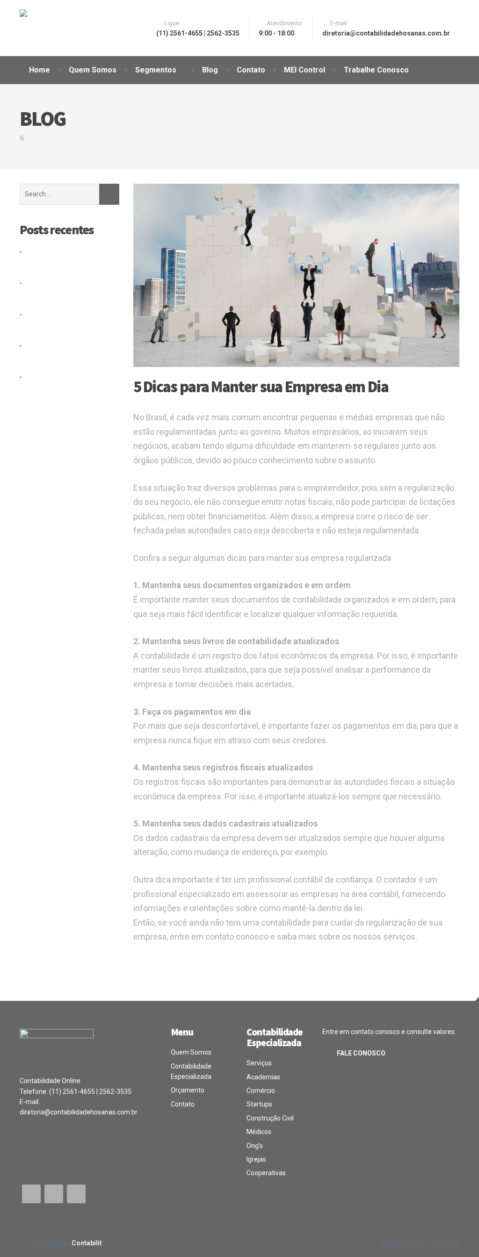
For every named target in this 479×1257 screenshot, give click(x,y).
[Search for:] (59, 194)
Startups (259, 1104)
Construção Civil (270, 1118)
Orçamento (187, 1090)
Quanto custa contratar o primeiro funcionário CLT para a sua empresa (64, 262)
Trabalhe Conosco (376, 69)
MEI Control (304, 69)
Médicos (259, 1131)
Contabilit (87, 1243)
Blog (210, 69)
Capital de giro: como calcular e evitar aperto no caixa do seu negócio (65, 293)
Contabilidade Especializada (191, 1071)
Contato (251, 69)
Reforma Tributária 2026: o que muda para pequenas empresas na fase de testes (68, 324)
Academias (263, 1077)
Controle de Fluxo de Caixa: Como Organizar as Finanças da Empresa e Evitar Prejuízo (69, 356)
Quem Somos (92, 69)
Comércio (261, 1090)
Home (39, 69)
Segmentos (155, 69)
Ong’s (255, 1145)
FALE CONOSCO (361, 1053)
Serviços (259, 1063)
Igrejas (256, 1159)
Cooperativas (266, 1173)
